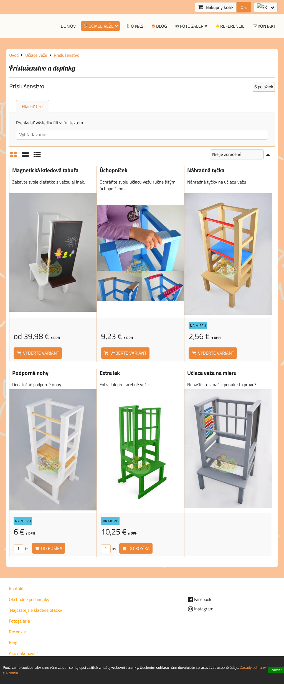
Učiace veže (101, 26)
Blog (161, 26)
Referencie (232, 26)
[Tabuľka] (37, 156)
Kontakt (267, 26)
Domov (68, 26)
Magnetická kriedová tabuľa (45, 170)
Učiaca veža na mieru (212, 373)
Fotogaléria (193, 26)
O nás (137, 26)
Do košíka (50, 548)
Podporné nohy (30, 373)
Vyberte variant (40, 353)
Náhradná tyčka (205, 170)
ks (26, 548)
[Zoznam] (25, 156)
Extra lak (110, 373)
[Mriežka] (13, 156)
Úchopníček (113, 170)
